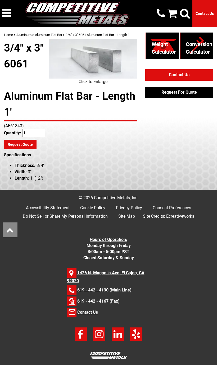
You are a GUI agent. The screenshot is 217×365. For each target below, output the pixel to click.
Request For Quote (179, 92)
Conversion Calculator (199, 48)
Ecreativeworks (180, 216)
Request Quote (20, 144)
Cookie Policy (92, 207)
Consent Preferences (172, 207)
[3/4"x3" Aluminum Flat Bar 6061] (93, 59)
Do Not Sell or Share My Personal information (65, 216)
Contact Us (205, 13)
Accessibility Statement (48, 207)
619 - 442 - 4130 (92, 290)
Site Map (126, 216)
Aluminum (23, 35)
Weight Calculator (164, 48)
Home (8, 35)
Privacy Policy (129, 207)
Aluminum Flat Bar (48, 35)
